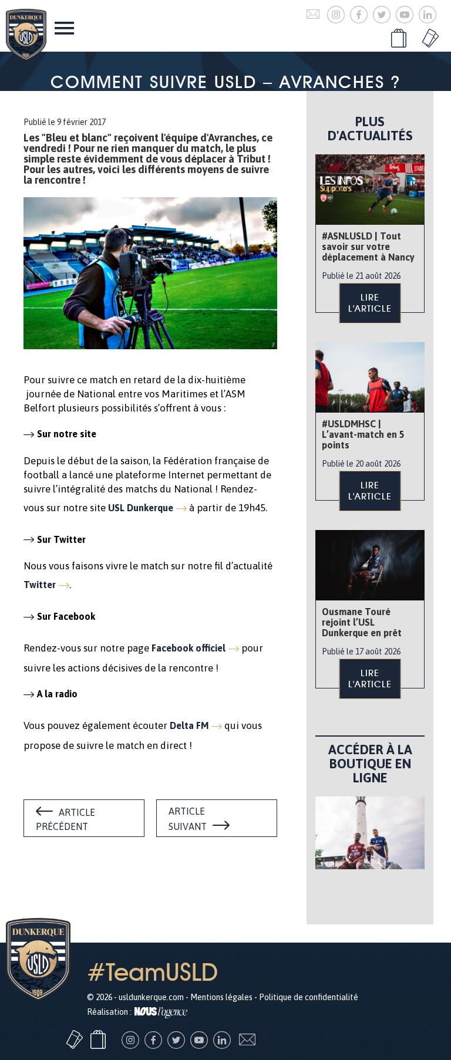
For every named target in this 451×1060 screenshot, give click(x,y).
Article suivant (188, 819)
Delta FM (189, 725)
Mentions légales (221, 997)
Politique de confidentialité (308, 997)
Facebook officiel (189, 648)
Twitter (39, 584)
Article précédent (65, 819)
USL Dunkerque (140, 507)
